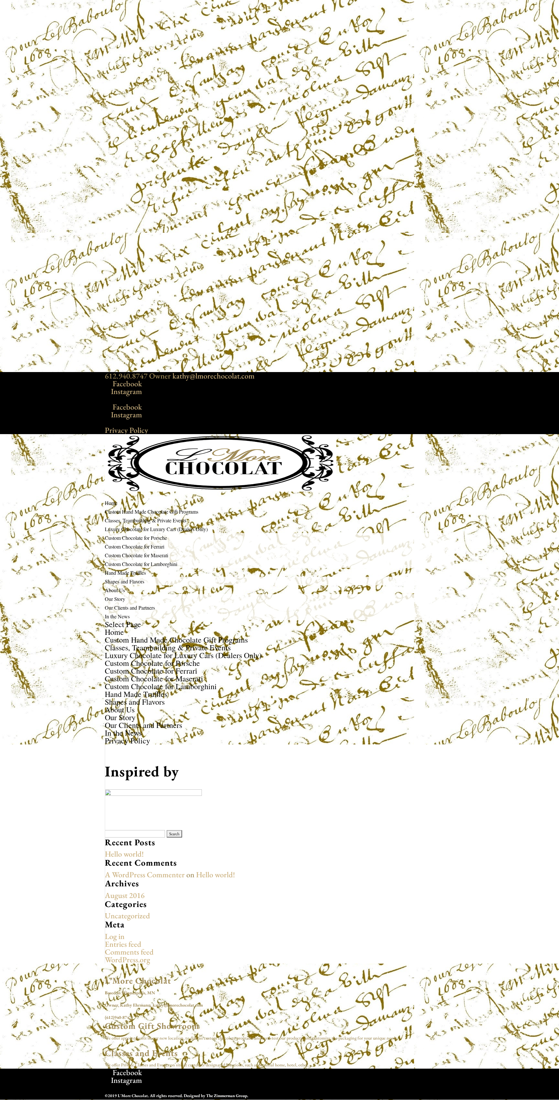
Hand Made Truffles (136, 694)
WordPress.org (127, 960)
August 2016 (125, 895)
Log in (115, 936)
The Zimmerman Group (226, 1095)
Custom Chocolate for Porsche (136, 537)
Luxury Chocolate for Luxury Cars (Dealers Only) (183, 655)
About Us (120, 709)
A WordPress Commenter (145, 875)
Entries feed (123, 944)
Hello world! (124, 854)
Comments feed (129, 952)
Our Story (115, 598)
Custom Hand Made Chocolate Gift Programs (176, 640)
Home (114, 632)
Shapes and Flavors (124, 581)
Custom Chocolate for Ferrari (134, 546)
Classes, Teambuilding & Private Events (168, 647)
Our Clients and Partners (130, 607)
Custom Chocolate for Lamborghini (141, 564)
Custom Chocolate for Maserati (136, 555)
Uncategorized (127, 916)
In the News (117, 616)
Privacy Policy (126, 430)
